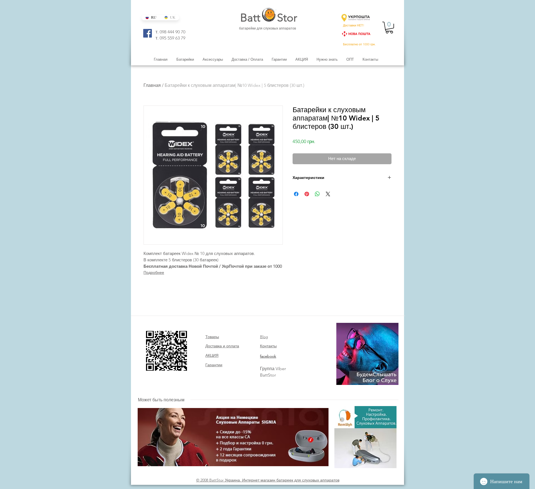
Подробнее (154, 272)
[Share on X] (328, 194)
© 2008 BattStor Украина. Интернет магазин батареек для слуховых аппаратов (267, 480)
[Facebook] (147, 33)
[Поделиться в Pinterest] (306, 194)
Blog (264, 336)
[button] (389, 27)
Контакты (268, 345)
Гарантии (213, 364)
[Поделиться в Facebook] (296, 194)
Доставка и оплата (222, 345)
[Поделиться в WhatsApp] (317, 194)
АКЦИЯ (211, 355)
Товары (212, 336)
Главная (152, 85)
